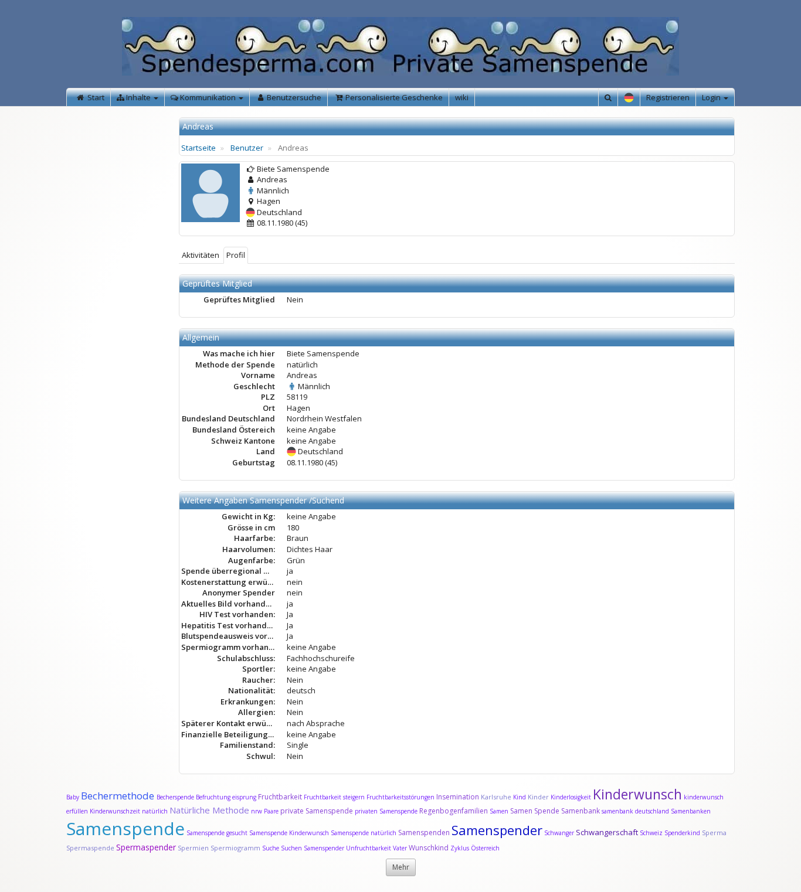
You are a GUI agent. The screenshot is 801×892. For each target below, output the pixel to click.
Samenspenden (424, 832)
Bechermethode (119, 795)
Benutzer (246, 147)
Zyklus (459, 848)
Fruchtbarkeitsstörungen (401, 797)
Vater (401, 848)
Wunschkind (429, 848)
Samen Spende (534, 811)
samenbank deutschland (635, 811)
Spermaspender (146, 847)
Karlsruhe (496, 796)
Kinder (538, 796)
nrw (256, 811)
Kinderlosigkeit (572, 797)
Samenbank (580, 811)
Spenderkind (682, 833)
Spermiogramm (235, 847)
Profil (235, 255)
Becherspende (175, 797)
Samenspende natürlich (363, 833)
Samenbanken (691, 811)
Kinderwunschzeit (115, 811)
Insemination (457, 797)
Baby (72, 797)
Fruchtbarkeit (281, 797)
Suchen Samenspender (312, 848)
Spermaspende (90, 847)
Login (712, 97)
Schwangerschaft (608, 832)
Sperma (714, 832)
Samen (500, 811)
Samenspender (497, 830)
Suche (271, 848)
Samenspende (125, 828)
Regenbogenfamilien (453, 811)
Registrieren (668, 97)
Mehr (400, 867)
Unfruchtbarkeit (369, 848)
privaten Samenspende (386, 811)
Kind (520, 797)
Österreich (485, 848)
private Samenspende (316, 811)
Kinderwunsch (637, 794)
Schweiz (651, 833)
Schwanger (559, 833)
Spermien (193, 847)
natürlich (155, 811)
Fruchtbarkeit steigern (334, 797)
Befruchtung (213, 797)
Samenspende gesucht (216, 833)
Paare (272, 811)
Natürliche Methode (209, 810)
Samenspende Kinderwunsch (289, 833)
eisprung (244, 797)
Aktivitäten (200, 255)
